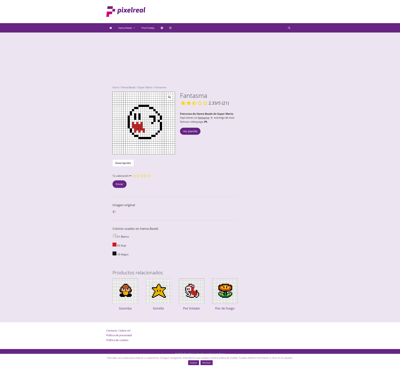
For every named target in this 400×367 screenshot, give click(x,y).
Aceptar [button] (193, 362)
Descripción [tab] (123, 163)
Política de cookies (117, 340)
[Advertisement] (175, 64)
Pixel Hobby (148, 27)
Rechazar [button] (206, 362)
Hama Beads (125, 27)
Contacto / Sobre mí (118, 330)
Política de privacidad (119, 335)
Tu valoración (120, 176)
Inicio (115, 87)
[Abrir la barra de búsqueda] (289, 28)
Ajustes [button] (288, 357)
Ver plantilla (190, 131)
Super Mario (145, 87)
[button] (169, 97)
